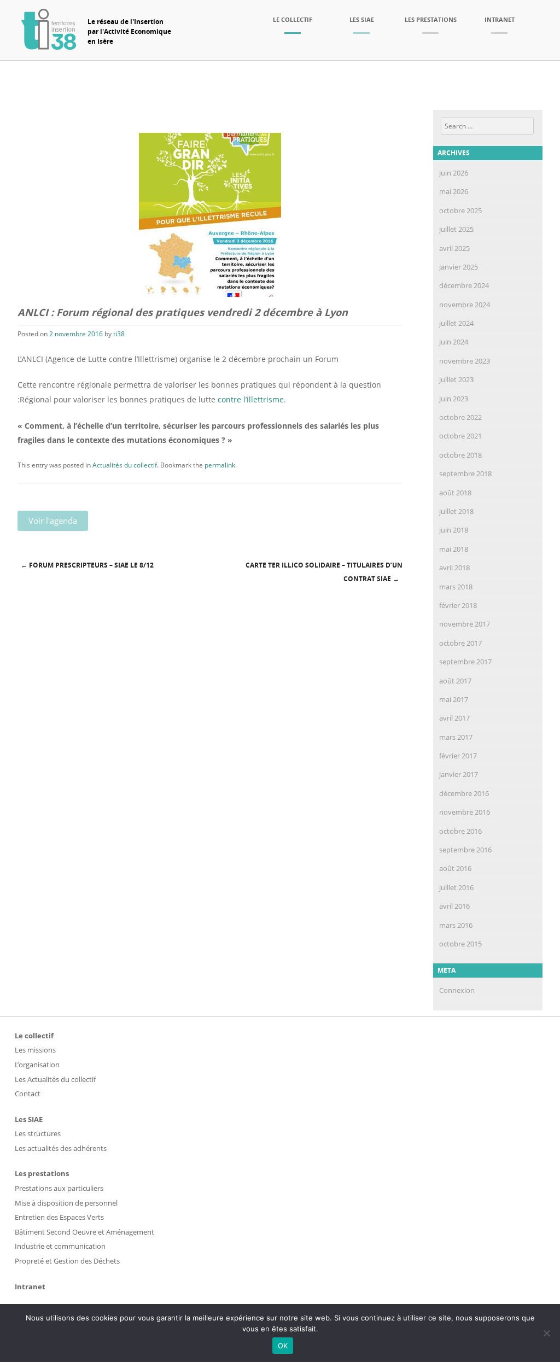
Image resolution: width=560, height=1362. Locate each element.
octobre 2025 (460, 210)
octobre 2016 (460, 831)
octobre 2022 (460, 417)
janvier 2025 (458, 267)
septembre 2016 (465, 850)
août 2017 (455, 681)
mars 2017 (455, 737)
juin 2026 (453, 173)
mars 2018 (455, 587)
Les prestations (431, 19)
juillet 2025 (456, 229)
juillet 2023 (456, 379)
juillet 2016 (456, 887)
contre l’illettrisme (251, 399)
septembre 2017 (465, 662)
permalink (220, 465)
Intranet (500, 19)
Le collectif (292, 19)
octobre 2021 (460, 436)
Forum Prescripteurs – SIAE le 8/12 (87, 565)
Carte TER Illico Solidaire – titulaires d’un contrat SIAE (324, 571)
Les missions (35, 1050)
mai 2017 (453, 699)
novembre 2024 (464, 304)
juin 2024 (453, 342)
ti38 (119, 333)
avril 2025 (454, 248)
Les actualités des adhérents (61, 1148)
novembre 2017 (464, 624)
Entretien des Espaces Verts (59, 1217)
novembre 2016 (464, 812)
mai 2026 (453, 191)
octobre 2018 (460, 455)
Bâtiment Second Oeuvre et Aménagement (84, 1232)
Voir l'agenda (52, 520)
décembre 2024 (464, 285)
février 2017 (458, 756)
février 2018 (458, 605)
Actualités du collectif (124, 465)
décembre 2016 (464, 793)
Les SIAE (361, 19)
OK (283, 1345)
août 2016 (455, 868)
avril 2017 (454, 718)
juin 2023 (453, 399)
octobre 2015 (460, 944)
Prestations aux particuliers (59, 1188)
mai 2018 (453, 549)
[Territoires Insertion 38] (48, 46)
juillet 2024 (456, 323)
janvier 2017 (458, 774)
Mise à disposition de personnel (66, 1203)
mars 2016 (455, 925)
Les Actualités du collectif (55, 1079)
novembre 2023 (464, 361)
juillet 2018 (456, 511)
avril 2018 (454, 567)
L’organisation (37, 1064)
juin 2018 (453, 530)
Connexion (457, 990)
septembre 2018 (465, 473)
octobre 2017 (460, 643)
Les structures (38, 1133)
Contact (27, 1093)
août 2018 (455, 493)
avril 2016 (454, 906)
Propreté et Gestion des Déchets (67, 1261)
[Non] (546, 1333)
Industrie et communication (60, 1246)
